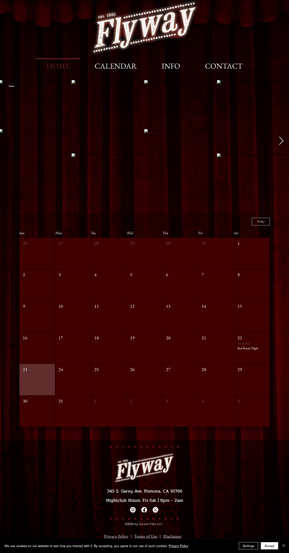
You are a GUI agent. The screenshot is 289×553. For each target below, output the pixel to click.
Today (261, 221)
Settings (248, 546)
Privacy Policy (116, 536)
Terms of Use (145, 536)
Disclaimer (172, 536)
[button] (37, 253)
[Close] (283, 545)
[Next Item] (281, 141)
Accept (269, 546)
